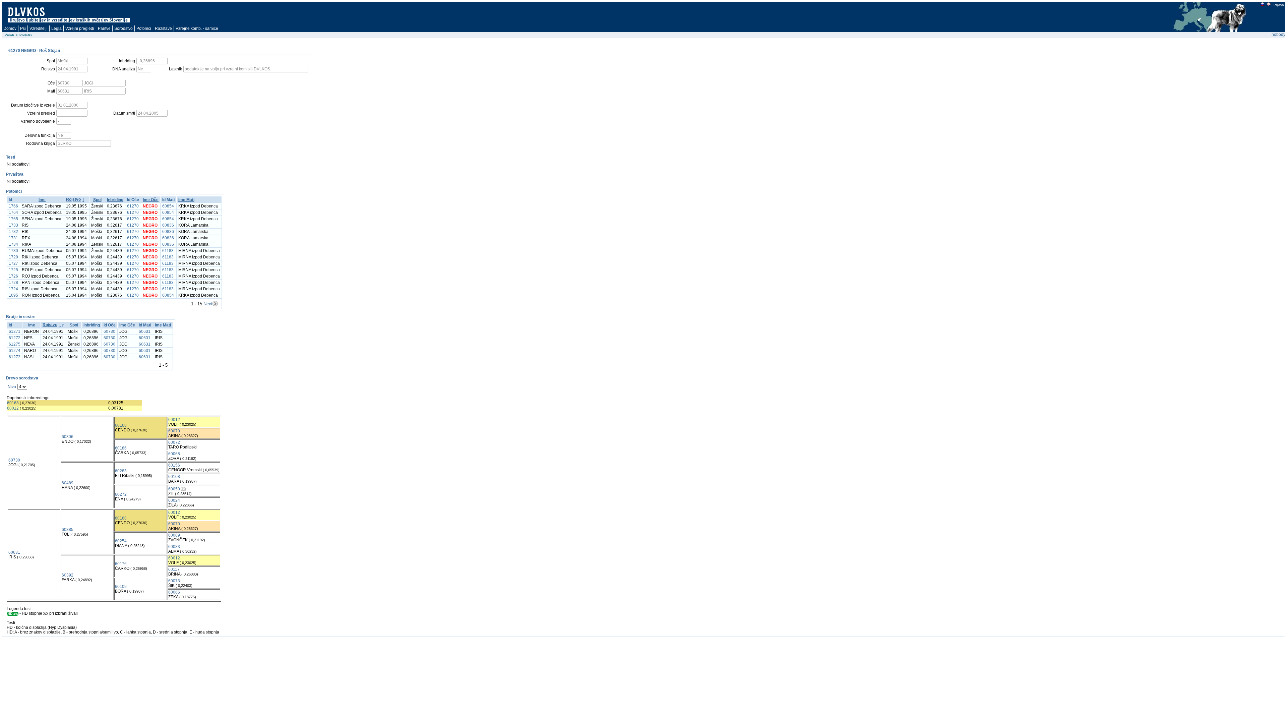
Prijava (1279, 5)
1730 (13, 250)
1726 (13, 276)
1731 (13, 238)
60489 (67, 483)
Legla (56, 28)
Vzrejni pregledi (79, 28)
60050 (174, 489)
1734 (13, 244)
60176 (121, 563)
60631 (144, 331)
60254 (121, 541)
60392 (67, 575)
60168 (13, 403)
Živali (9, 35)
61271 (14, 331)
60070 (174, 431)
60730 (109, 331)
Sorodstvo (123, 28)
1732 (13, 231)
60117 (174, 569)
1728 (13, 282)
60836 (168, 225)
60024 (174, 500)
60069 (174, 535)
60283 (121, 471)
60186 (121, 448)
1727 (13, 263)
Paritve (104, 28)
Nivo (12, 386)
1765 (13, 219)
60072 (174, 442)
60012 (13, 408)
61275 (14, 344)
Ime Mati (186, 199)
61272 (14, 338)
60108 (174, 476)
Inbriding (115, 199)
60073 (174, 581)
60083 (174, 546)
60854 (168, 206)
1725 (13, 269)
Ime (42, 199)
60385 (67, 529)
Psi (23, 28)
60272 (121, 494)
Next (207, 303)
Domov (9, 28)
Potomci (143, 28)
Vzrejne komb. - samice (197, 28)
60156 (174, 465)
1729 (13, 257)
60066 (174, 592)
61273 (14, 357)
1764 (13, 212)
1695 (13, 295)
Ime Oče (151, 199)
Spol (97, 199)
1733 (13, 225)
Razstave (163, 28)
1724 (13, 289)
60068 (174, 453)
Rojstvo (73, 199)
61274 (14, 350)
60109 (121, 586)
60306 (67, 436)
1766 (13, 206)
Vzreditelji (38, 28)
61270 (133, 206)
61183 (168, 250)
